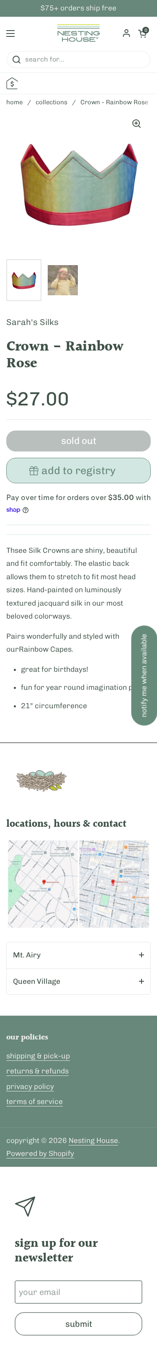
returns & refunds (37, 1071)
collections (51, 102)
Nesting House (93, 1140)
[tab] (78, 955)
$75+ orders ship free (78, 8)
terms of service (34, 1101)
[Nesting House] (78, 33)
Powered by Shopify (40, 1153)
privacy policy (30, 1086)
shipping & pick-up (38, 1056)
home (14, 102)
